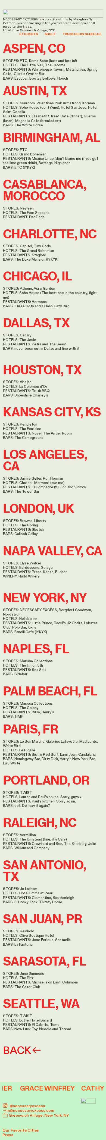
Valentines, (45, 103)
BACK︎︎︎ (22, 1051)
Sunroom (27, 103)
